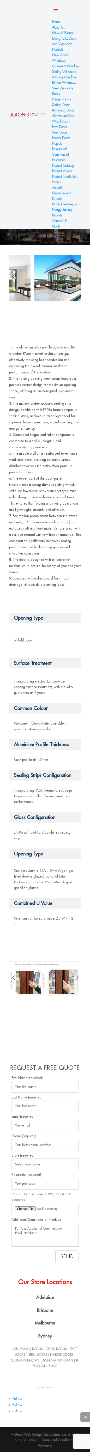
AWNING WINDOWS (57, 1360)
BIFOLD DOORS (56, 1349)
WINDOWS (21, 1349)
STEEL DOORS (37, 1355)
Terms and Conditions (58, 1440)
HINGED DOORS (61, 1355)
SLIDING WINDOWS (25, 1360)
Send (66, 1257)
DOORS (37, 1349)
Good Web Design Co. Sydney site (40, 1434)
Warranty (45, 1446)
